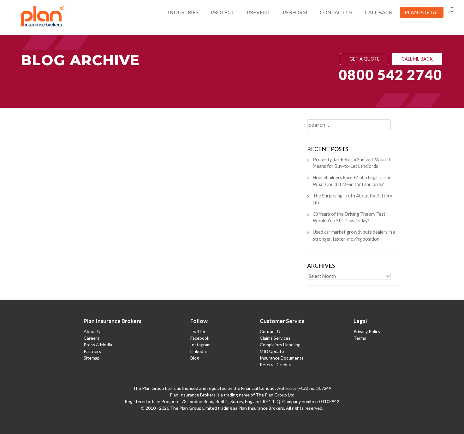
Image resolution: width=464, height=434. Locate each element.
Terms (360, 338)
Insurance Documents (282, 358)
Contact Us (336, 12)
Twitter (197, 331)
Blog (194, 358)
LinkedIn (198, 351)
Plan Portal (422, 12)
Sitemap (92, 358)
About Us (93, 331)
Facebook (199, 338)
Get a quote (364, 59)
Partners (92, 351)
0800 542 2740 (390, 75)
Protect (223, 12)
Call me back (417, 59)
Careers (91, 338)
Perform (295, 12)
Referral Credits (275, 364)
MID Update (272, 351)
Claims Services (275, 338)
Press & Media (98, 344)
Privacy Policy (367, 331)
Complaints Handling (280, 344)
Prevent (259, 12)
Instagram (200, 344)
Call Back (378, 12)
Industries (183, 12)
